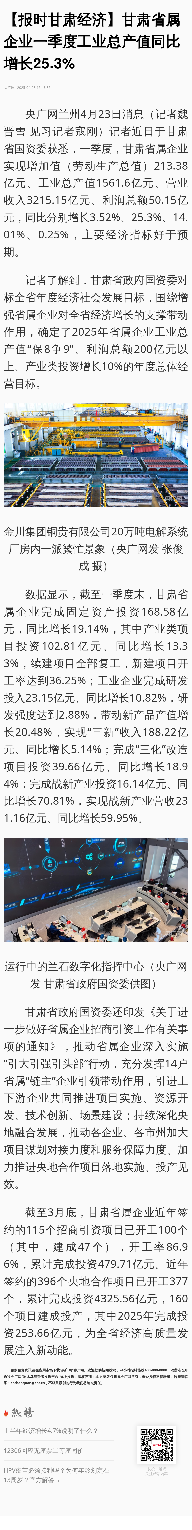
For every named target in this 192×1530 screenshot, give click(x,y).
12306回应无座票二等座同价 (44, 1450)
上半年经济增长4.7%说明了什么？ (51, 1430)
